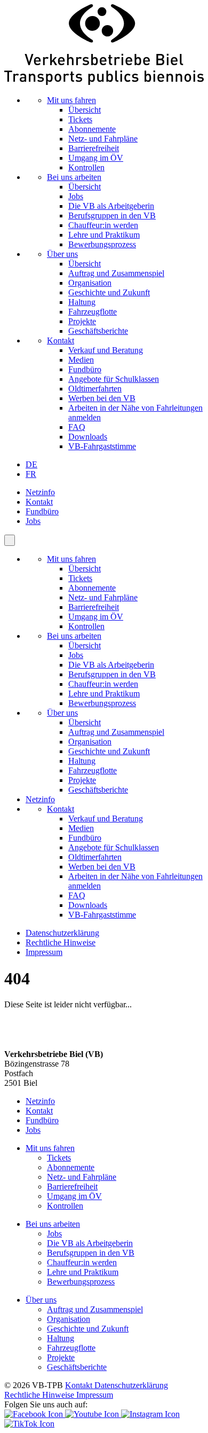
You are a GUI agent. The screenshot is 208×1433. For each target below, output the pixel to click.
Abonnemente (92, 129)
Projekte (82, 321)
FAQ (76, 427)
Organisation (89, 282)
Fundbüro (84, 369)
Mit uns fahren (71, 100)
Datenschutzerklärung (62, 932)
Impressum (44, 952)
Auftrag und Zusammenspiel (116, 273)
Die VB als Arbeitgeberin (111, 205)
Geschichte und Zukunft (109, 292)
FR (31, 474)
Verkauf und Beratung (105, 350)
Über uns (62, 254)
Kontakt (60, 340)
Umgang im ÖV (95, 157)
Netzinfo (40, 492)
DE (31, 464)
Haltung (81, 302)
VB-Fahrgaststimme (102, 446)
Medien (81, 359)
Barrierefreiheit (93, 148)
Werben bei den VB (101, 398)
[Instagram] (150, 1414)
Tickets (80, 119)
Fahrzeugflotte (92, 311)
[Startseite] (104, 82)
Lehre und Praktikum (104, 234)
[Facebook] (34, 1414)
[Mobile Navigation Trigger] (9, 540)
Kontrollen (86, 167)
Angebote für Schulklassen (113, 378)
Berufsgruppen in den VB (112, 215)
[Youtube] (93, 1414)
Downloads (87, 436)
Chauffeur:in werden (103, 225)
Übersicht (84, 109)
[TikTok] (29, 1423)
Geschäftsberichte (98, 330)
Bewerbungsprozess (102, 244)
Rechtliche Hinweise (60, 942)
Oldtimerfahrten (95, 388)
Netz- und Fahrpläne (103, 138)
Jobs (75, 196)
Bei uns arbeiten (74, 177)
